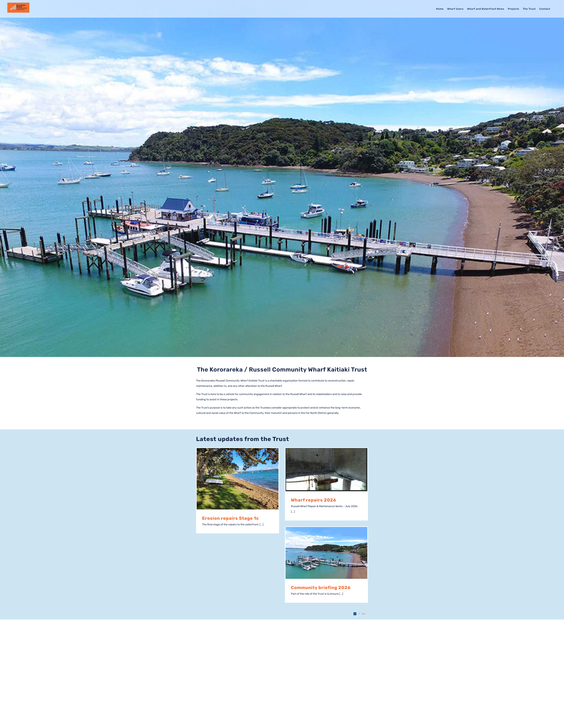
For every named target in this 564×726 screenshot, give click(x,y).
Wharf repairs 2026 (313, 500)
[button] (555, 9)
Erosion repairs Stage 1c (230, 518)
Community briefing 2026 (321, 587)
